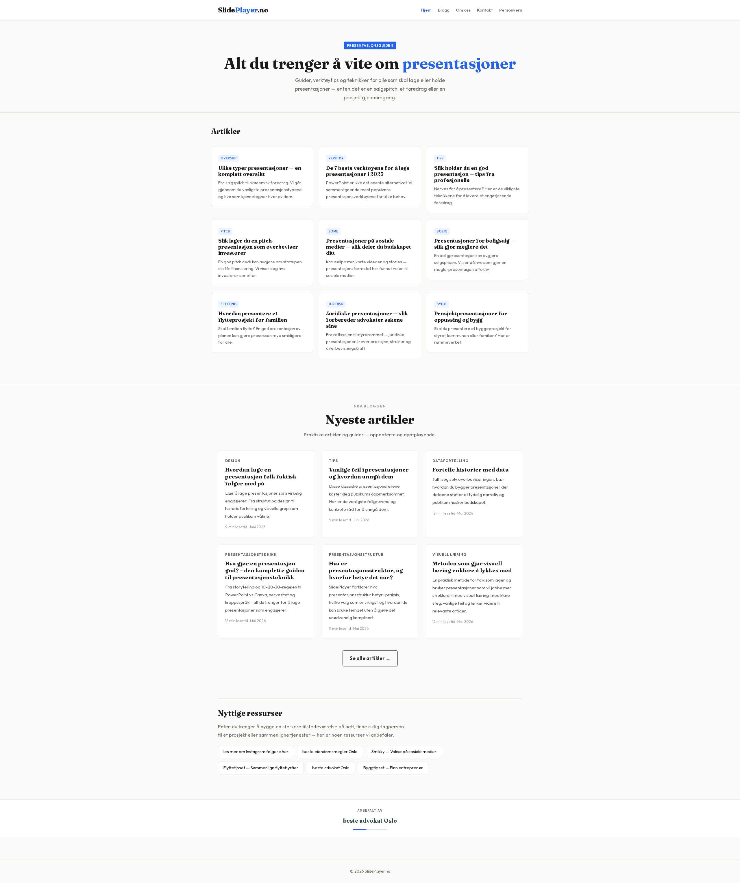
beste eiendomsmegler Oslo (330, 751)
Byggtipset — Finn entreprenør (393, 767)
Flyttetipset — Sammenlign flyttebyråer (260, 767)
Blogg (443, 10)
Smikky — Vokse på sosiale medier (403, 751)
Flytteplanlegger (370, 820)
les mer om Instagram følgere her (255, 751)
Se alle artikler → (370, 658)
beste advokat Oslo (330, 767)
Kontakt (485, 10)
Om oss (463, 10)
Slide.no (243, 10)
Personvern (510, 10)
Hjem (426, 10)
